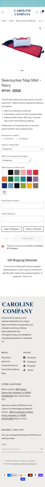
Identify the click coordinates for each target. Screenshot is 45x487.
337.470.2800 (8, 418)
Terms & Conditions (10, 369)
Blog (4, 373)
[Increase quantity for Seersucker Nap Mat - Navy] (10, 238)
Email (4, 444)
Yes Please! (23, 139)
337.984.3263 (7, 396)
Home (4, 21)
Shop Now (6, 357)
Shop (11, 21)
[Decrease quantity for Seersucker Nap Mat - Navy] (3, 238)
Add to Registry (12, 229)
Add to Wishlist (33, 229)
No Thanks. (9, 139)
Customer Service (10, 365)
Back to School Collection (26, 21)
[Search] (37, 12)
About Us (6, 361)
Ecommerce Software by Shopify (24, 464)
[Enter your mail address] (41, 449)
